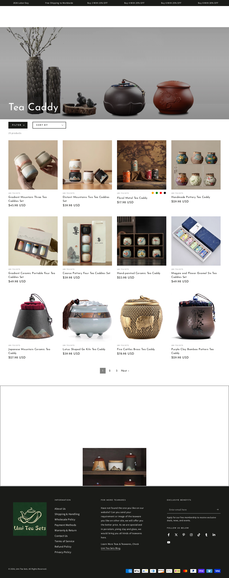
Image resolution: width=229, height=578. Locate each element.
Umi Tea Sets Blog (110, 548)
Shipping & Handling (67, 514)
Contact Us (61, 536)
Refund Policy (63, 546)
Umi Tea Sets (22, 569)
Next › (125, 371)
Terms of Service (64, 541)
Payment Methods (65, 525)
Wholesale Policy (65, 519)
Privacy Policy (63, 552)
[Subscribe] (219, 509)
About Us (60, 508)
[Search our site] (10, 11)
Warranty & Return (66, 530)
